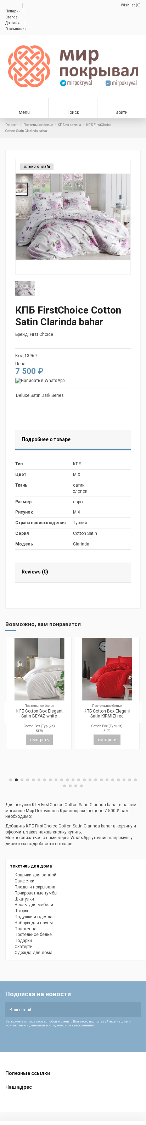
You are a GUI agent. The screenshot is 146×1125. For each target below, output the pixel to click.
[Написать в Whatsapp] (39, 380)
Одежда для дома (33, 952)
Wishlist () (130, 5)
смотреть (66, 758)
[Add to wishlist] (59, 717)
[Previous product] (132, 128)
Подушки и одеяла (33, 916)
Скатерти (24, 946)
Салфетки (24, 881)
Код (19, 355)
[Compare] (66, 717)
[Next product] (138, 128)
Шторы (21, 910)
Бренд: (22, 334)
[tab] (73, 440)
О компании (16, 29)
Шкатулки (24, 899)
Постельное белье (33, 934)
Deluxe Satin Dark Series (40, 395)
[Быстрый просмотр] (5, 698)
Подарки (13, 11)
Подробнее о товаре (46, 439)
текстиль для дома (31, 866)
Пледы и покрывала (35, 887)
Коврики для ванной (35, 874)
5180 (65, 749)
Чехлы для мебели (34, 904)
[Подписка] (135, 1009)
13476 (133, 749)
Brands (12, 17)
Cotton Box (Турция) (66, 744)
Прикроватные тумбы (36, 893)
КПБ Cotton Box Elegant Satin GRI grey (66, 732)
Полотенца (25, 928)
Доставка (14, 23)
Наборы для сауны (34, 922)
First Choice (41, 334)
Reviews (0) (35, 572)
